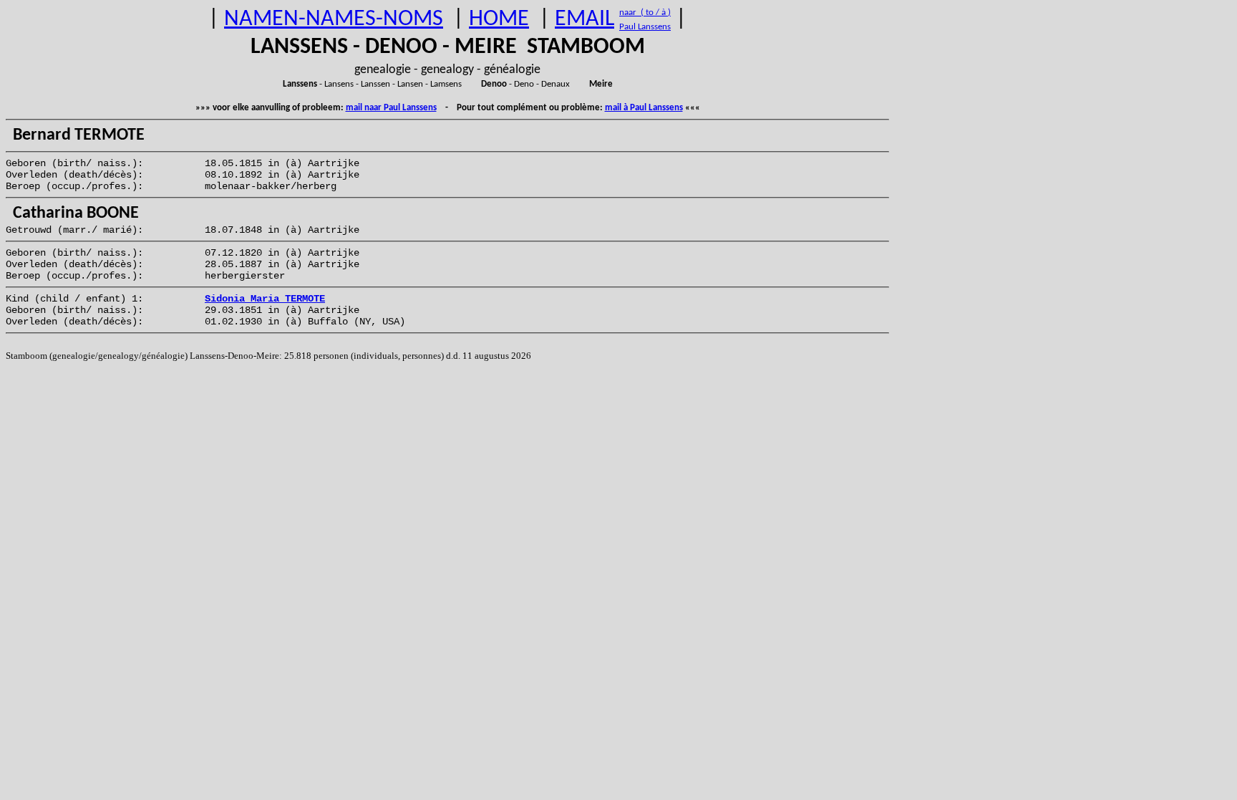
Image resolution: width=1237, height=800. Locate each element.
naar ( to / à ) (645, 12)
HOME (499, 19)
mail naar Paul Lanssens (391, 107)
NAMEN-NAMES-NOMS (333, 19)
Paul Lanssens (645, 27)
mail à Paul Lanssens (644, 107)
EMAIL (584, 19)
